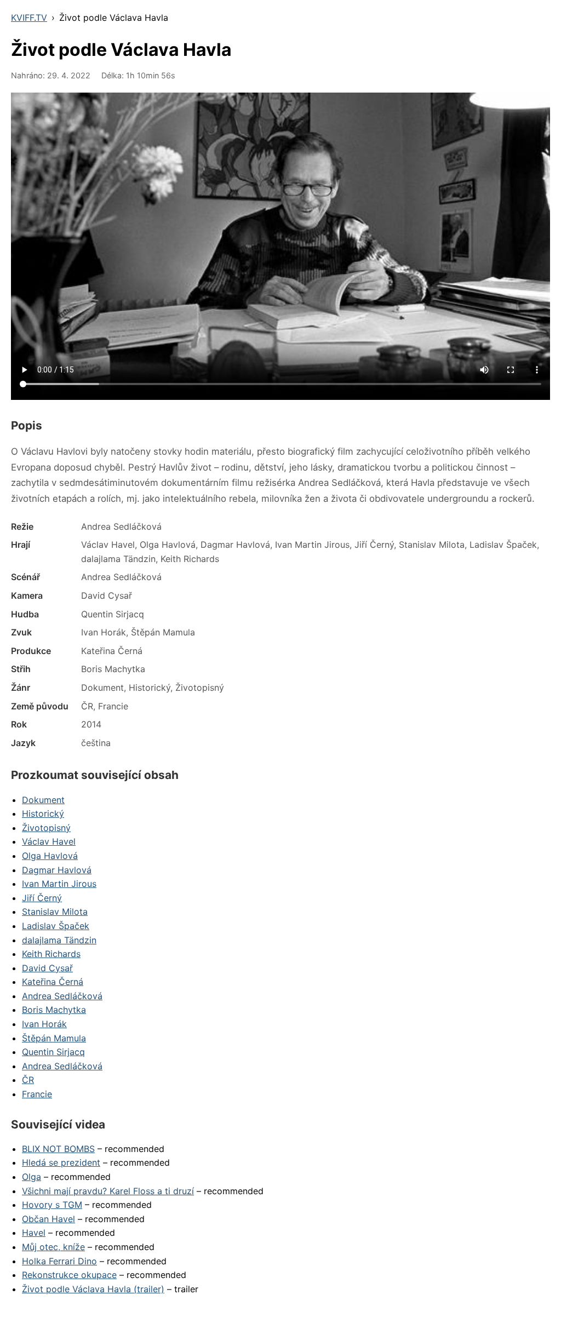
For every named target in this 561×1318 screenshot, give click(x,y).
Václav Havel (49, 841)
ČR (28, 1079)
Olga (31, 1176)
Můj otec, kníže (53, 1246)
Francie (37, 1093)
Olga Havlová (50, 855)
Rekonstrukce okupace (69, 1274)
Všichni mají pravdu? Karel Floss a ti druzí (108, 1190)
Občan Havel (48, 1218)
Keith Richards (51, 953)
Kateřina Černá (52, 981)
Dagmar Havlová (56, 869)
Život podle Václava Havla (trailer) (93, 1288)
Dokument (43, 799)
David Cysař (47, 967)
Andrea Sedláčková (62, 995)
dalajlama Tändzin (59, 940)
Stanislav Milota (55, 911)
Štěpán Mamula (54, 1038)
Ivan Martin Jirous (59, 883)
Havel (33, 1232)
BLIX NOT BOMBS (58, 1148)
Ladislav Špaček (55, 925)
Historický (43, 813)
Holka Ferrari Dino (59, 1261)
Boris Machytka (54, 1009)
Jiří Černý (42, 897)
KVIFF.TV (29, 17)
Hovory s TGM (52, 1204)
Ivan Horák (44, 1023)
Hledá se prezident (61, 1162)
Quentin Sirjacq (53, 1051)
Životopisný (46, 827)
